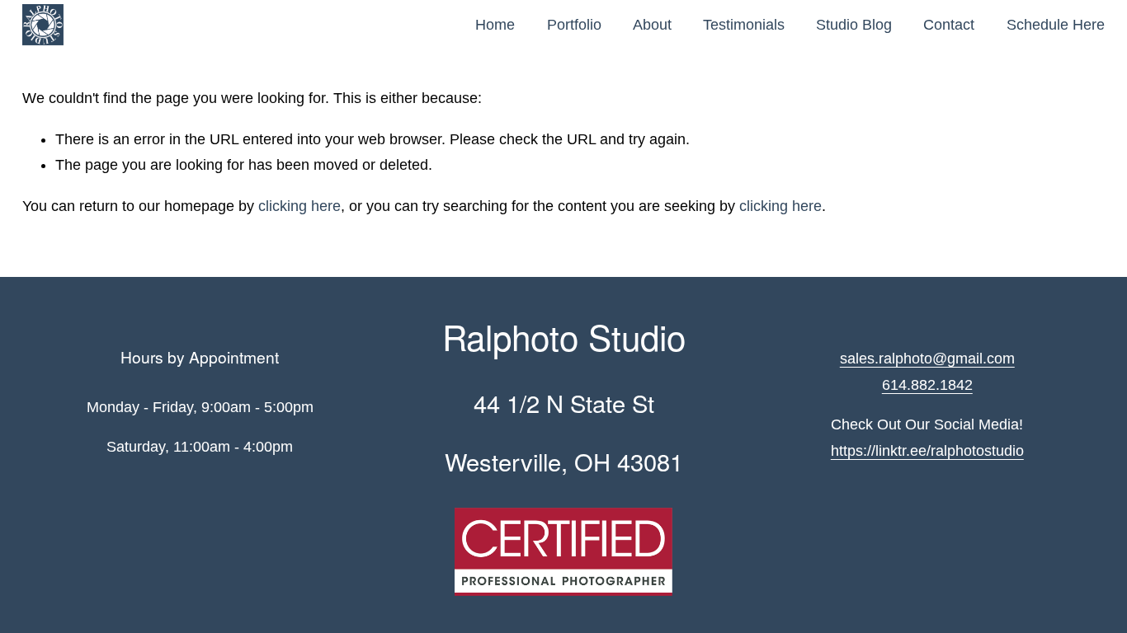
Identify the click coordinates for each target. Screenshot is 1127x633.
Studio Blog (854, 24)
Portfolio (574, 24)
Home (495, 24)
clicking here (299, 206)
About (652, 24)
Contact (948, 24)
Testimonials (744, 24)
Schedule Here (1056, 24)
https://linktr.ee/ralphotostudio (927, 451)
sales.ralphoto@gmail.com (927, 358)
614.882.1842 (927, 385)
